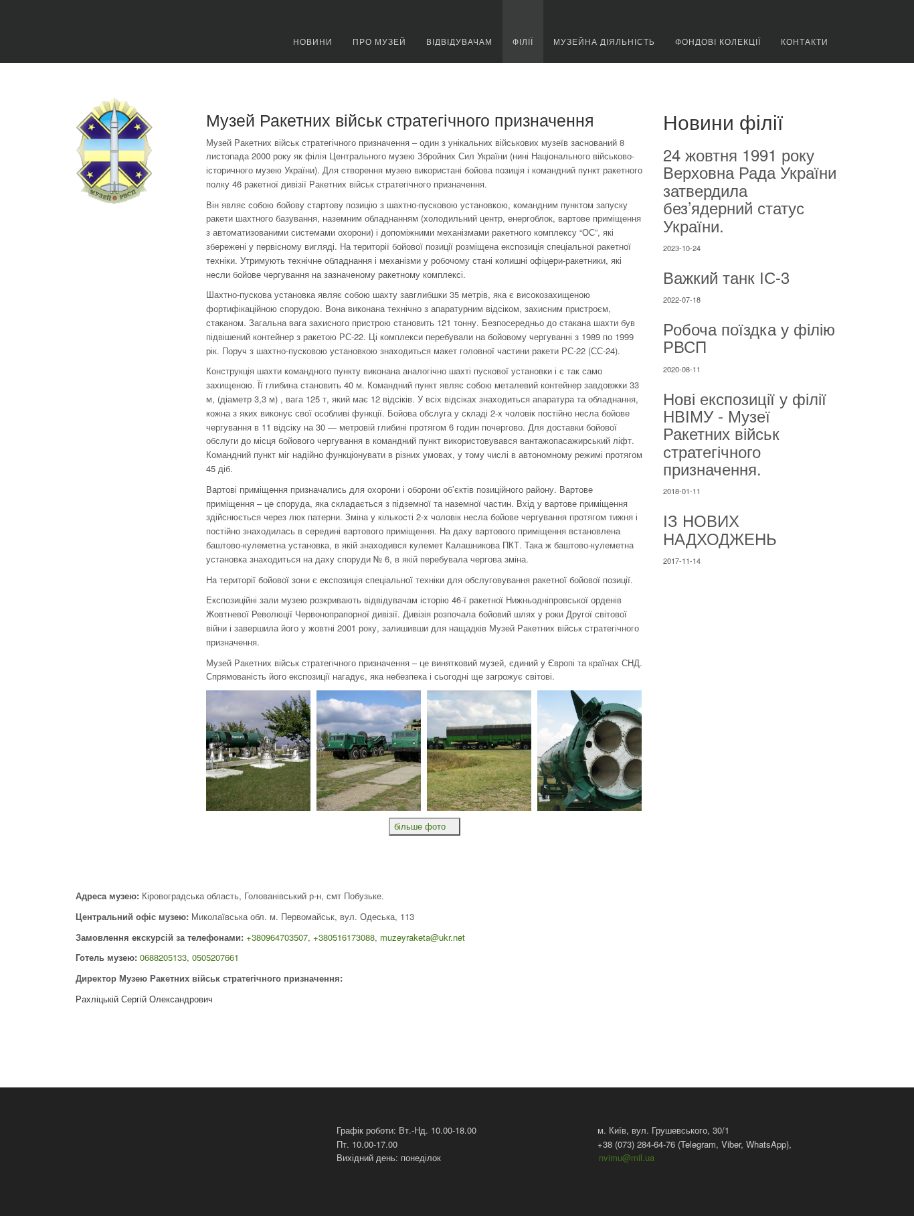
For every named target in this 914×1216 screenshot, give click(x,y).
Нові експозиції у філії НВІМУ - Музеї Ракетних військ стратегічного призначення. (744, 433)
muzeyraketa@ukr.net (422, 937)
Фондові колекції (718, 41)
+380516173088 (344, 937)
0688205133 (163, 957)
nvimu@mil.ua (626, 1157)
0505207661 (215, 957)
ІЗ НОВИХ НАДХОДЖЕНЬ (720, 528)
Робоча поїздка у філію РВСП (749, 337)
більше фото (421, 826)
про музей (379, 41)
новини (313, 41)
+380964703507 (277, 937)
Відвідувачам (459, 41)
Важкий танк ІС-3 (726, 277)
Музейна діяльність (604, 41)
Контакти (804, 41)
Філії (523, 41)
